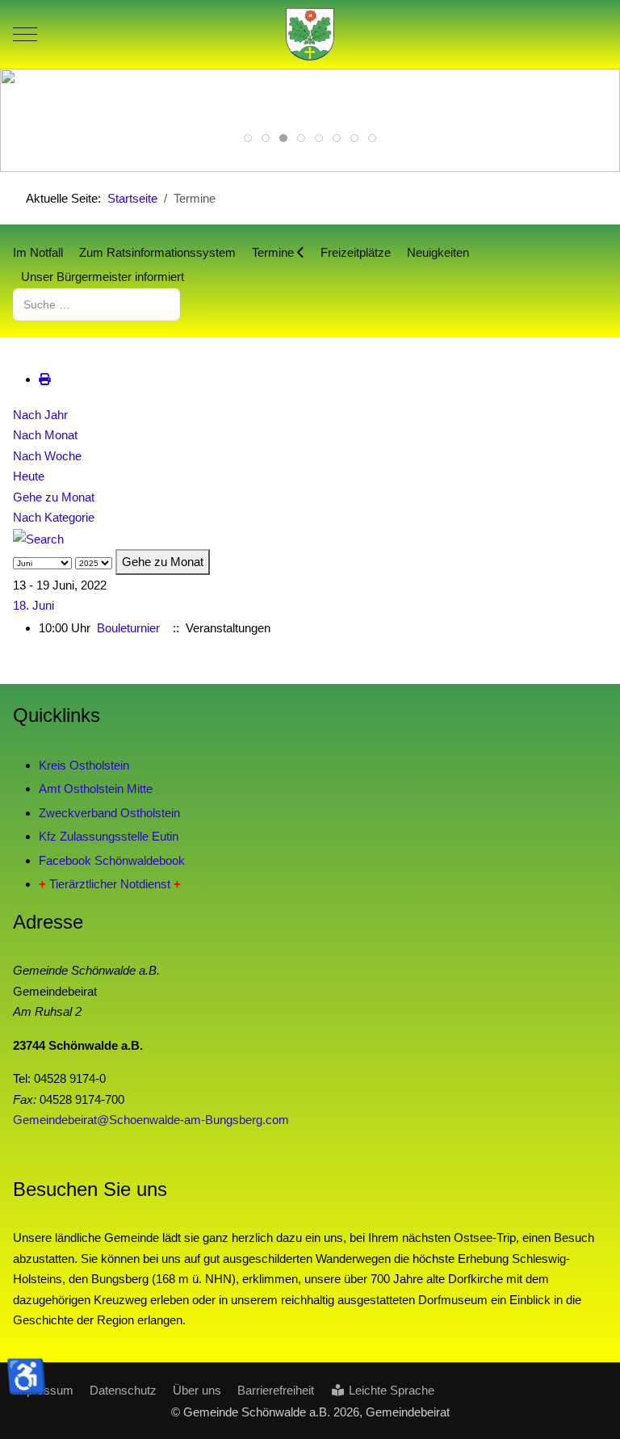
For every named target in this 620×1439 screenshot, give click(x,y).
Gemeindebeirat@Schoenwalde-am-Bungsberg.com (151, 1119)
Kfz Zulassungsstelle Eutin (108, 836)
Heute (28, 476)
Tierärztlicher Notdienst (109, 884)
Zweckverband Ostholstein (109, 813)
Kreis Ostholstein (84, 765)
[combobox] (96, 304)
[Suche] (38, 538)
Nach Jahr (40, 415)
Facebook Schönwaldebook (112, 860)
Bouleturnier (128, 628)
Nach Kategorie (53, 517)
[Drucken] (45, 379)
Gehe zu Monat (53, 497)
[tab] (248, 138)
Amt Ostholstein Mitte (96, 788)
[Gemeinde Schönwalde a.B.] (310, 34)
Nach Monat (45, 435)
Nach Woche (47, 456)
